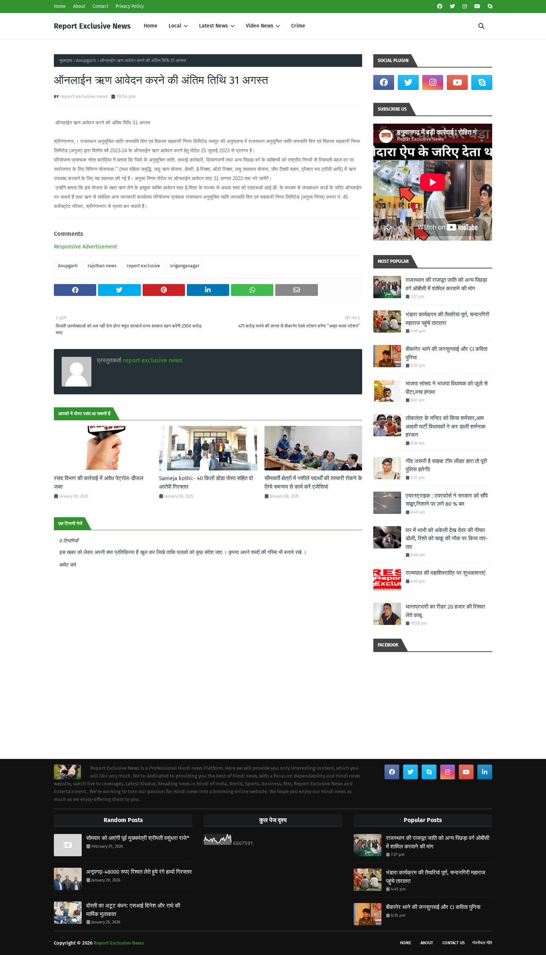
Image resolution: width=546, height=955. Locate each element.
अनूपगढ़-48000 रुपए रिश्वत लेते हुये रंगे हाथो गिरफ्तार (139, 871)
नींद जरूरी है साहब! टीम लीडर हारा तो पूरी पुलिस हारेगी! (446, 465)
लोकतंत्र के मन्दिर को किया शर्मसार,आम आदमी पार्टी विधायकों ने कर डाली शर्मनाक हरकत (445, 426)
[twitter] (452, 6)
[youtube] (477, 6)
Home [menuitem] (150, 26)
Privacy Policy (130, 6)
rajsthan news (102, 265)
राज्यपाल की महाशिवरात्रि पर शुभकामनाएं (445, 573)
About (79, 6)
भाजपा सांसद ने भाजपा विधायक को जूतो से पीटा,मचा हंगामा (447, 387)
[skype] (489, 6)
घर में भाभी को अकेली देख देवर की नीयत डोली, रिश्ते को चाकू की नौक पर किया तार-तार (447, 538)
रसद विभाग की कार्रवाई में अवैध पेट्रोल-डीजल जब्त (98, 482)
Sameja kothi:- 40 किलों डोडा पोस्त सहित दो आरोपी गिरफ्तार (206, 482)
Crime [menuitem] (298, 26)
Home (60, 6)
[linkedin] (484, 772)
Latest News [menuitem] (213, 26)
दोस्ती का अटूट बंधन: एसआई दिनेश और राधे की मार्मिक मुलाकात (133, 909)
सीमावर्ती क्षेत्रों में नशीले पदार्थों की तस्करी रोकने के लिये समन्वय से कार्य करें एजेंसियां (313, 482)
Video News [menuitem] (259, 26)
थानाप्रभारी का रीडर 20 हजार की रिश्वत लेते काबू (445, 611)
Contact (100, 6)
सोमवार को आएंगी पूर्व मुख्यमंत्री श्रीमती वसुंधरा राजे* (137, 838)
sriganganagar (184, 265)
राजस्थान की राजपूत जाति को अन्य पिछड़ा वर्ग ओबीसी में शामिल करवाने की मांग (446, 284)
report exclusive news (84, 96)
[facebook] (439, 6)
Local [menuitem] (175, 26)
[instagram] (465, 6)
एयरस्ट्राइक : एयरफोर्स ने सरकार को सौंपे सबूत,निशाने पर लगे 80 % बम (447, 500)
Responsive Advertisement (85, 247)
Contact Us (453, 943)
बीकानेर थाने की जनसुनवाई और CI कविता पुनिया (446, 353)
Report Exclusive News (92, 26)
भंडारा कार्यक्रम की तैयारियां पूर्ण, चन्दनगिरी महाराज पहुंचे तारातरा (447, 318)
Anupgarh (86, 60)
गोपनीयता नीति (482, 943)
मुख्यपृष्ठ (65, 60)
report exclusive (143, 265)
